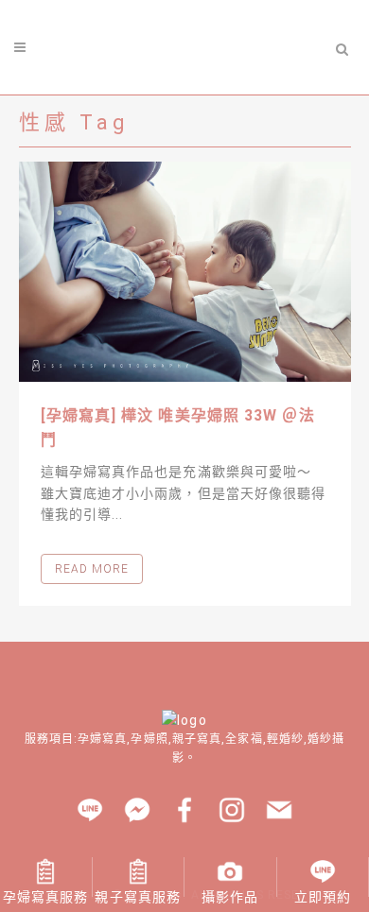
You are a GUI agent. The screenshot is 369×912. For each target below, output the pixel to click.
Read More (92, 569)
